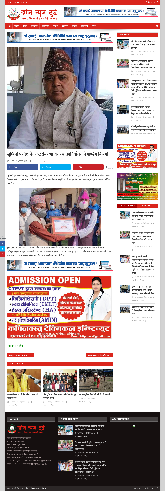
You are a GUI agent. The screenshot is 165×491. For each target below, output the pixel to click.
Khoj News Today (38, 161)
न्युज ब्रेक (146, 488)
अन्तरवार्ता (34, 26)
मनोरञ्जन (65, 26)
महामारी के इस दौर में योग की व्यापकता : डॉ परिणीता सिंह (22, 396)
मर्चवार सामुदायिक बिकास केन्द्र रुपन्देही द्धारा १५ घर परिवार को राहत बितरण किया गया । (100, 355)
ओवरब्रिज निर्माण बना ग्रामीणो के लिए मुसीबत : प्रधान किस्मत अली (143, 128)
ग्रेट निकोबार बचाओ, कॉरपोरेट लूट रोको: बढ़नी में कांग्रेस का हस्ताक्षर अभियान (144, 44)
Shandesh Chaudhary (38, 488)
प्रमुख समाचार (136, 488)
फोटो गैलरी (84, 26)
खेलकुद (74, 26)
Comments (147, 206)
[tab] (127, 206)
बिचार (25, 26)
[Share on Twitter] (2, 248)
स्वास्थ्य (55, 26)
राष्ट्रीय (16, 26)
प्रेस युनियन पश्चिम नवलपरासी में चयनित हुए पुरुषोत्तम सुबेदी (59, 396)
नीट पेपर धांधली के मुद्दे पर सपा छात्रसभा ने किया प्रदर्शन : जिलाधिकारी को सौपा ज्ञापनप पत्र (143, 64)
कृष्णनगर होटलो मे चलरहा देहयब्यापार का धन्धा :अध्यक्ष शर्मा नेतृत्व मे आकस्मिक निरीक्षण (143, 110)
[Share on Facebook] (2, 243)
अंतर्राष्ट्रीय (45, 26)
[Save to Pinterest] (2, 254)
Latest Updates (127, 206)
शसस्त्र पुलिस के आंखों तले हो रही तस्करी (94, 394)
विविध (93, 26)
